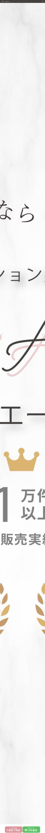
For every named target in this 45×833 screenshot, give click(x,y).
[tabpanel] (22, 416)
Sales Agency (5, 1)
